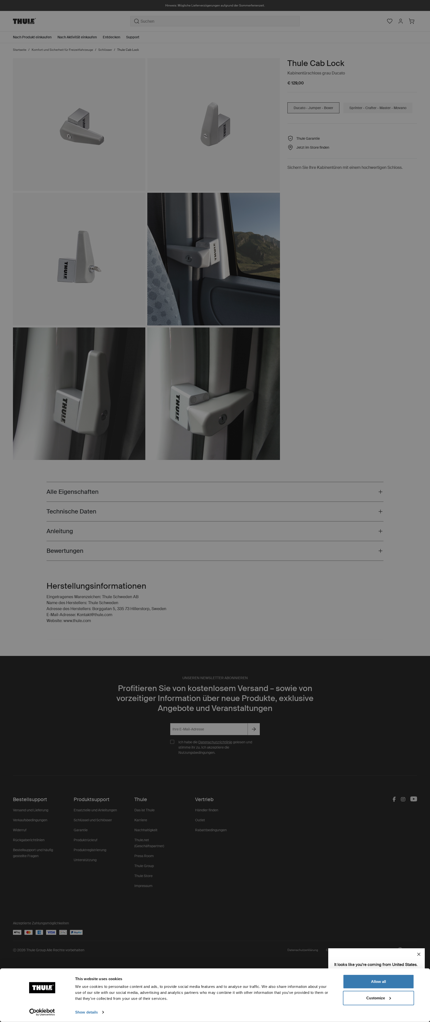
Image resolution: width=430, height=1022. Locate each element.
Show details (86, 1012)
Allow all (378, 981)
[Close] (419, 954)
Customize (375, 998)
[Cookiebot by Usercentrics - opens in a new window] (42, 1012)
